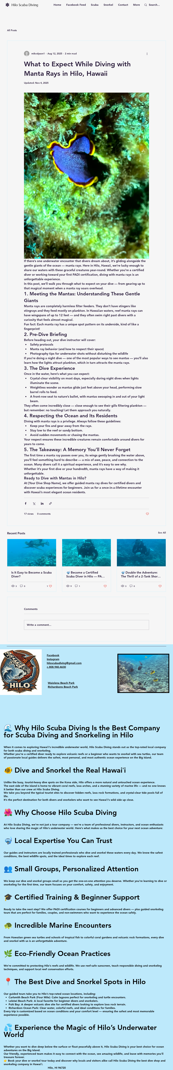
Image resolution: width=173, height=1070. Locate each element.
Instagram (53, 659)
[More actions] (147, 54)
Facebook (53, 655)
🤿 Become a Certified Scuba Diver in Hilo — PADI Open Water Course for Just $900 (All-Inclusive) (86, 574)
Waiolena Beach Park (61, 683)
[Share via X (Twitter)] (33, 503)
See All (162, 532)
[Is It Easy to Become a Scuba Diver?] (31, 552)
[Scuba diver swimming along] (86, 552)
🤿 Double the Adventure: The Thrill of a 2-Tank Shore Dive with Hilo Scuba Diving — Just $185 (140, 574)
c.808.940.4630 (56, 667)
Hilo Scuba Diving (24, 5)
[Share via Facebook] (25, 503)
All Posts (12, 30)
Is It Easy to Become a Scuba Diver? (31, 574)
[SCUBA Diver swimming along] (141, 552)
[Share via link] (50, 503)
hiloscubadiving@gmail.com (64, 663)
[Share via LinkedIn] (42, 503)
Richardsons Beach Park (63, 686)
